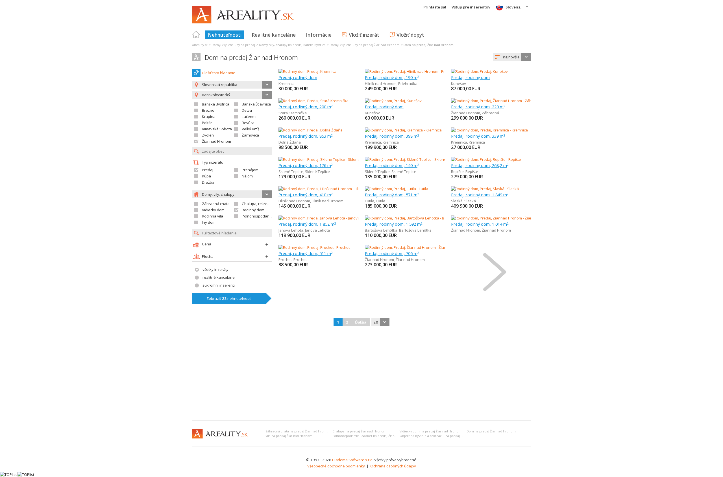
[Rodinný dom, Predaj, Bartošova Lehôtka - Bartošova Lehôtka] (417, 218)
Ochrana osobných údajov (393, 466)
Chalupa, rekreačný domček (266, 203)
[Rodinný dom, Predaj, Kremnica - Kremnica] (403, 130)
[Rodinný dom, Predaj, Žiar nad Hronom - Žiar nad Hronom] (500, 218)
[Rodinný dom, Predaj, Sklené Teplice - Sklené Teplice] (323, 159)
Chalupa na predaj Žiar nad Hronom (359, 431)
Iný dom (208, 222)
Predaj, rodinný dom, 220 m (478, 106)
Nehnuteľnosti (224, 34)
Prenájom (250, 169)
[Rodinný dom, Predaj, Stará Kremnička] (313, 100)
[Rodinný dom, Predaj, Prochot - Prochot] (314, 247)
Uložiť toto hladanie (218, 72)
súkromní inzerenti (218, 285)
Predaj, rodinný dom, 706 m (392, 253)
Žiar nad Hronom (216, 141)
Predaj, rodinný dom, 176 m (305, 165)
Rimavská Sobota (217, 128)
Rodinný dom (253, 209)
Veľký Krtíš (250, 128)
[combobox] (512, 57)
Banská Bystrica (215, 104)
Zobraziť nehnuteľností (228, 298)
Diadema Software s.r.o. (352, 459)
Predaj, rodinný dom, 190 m (392, 77)
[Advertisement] (361, 373)
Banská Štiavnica (256, 104)
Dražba (208, 182)
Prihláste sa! (434, 7)
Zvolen (208, 135)
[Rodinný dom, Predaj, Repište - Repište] (486, 159)
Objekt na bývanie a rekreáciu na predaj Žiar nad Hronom (443, 436)
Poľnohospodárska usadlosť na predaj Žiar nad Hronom (373, 436)
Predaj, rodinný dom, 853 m (305, 136)
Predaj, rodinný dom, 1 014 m (480, 224)
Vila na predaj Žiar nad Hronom (288, 436)
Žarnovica (250, 135)
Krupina (208, 116)
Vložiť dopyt (410, 34)
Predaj (207, 169)
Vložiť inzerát (364, 34)
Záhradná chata (216, 203)
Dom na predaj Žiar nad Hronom (251, 57)
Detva (247, 110)
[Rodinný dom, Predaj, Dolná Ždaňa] (310, 130)
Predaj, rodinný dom (297, 77)
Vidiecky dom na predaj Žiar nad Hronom (430, 431)
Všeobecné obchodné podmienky (336, 466)
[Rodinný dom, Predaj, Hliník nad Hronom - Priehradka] (410, 71)
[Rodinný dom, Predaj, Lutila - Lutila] (396, 188)
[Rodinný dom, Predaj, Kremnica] (307, 71)
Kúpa (206, 176)
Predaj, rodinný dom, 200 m (305, 106)
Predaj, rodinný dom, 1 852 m (307, 224)
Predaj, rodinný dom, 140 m (392, 165)
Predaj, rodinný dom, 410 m (305, 194)
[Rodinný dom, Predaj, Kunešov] (479, 71)
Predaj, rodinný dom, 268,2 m (480, 165)
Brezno (208, 110)
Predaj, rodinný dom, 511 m (305, 253)
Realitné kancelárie (274, 34)
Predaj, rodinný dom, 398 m (392, 136)
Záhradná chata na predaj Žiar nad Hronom (298, 431)
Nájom (247, 176)
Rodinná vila (212, 216)
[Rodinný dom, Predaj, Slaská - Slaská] (485, 188)
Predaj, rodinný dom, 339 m (478, 136)
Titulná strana (196, 34)
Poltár (207, 122)
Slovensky (515, 7)
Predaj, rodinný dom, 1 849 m (480, 194)
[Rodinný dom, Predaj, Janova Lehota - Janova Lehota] (323, 218)
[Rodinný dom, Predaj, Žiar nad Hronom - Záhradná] (494, 100)
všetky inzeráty (215, 269)
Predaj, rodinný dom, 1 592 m (394, 224)
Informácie (319, 34)
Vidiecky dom (213, 209)
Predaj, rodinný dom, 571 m (392, 194)
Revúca (248, 122)
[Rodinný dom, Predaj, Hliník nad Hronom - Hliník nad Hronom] (330, 188)
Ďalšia (360, 322)
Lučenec (249, 116)
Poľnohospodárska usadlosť (266, 216)
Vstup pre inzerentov (471, 7)
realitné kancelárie (218, 277)
